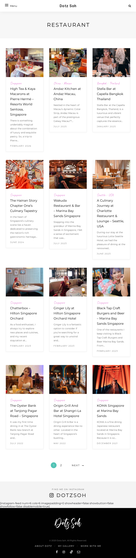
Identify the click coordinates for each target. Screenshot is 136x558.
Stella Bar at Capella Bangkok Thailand (110, 94)
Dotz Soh (68, 6)
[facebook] (57, 552)
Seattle (101, 195)
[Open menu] (6, 5)
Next (76, 465)
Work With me (91, 546)
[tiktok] (71, 552)
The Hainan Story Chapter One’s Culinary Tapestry (23, 206)
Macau (67, 83)
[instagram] (64, 552)
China (57, 83)
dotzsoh (71, 495)
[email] (78, 552)
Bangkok (101, 83)
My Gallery (66, 546)
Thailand (114, 83)
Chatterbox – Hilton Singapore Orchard (23, 313)
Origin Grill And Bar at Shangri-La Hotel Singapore (67, 411)
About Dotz (43, 546)
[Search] (130, 5)
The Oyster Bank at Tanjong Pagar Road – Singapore (24, 411)
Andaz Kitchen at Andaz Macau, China (67, 94)
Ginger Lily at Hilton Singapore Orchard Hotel (67, 313)
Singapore (15, 83)
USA (110, 195)
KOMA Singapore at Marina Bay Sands (110, 411)
